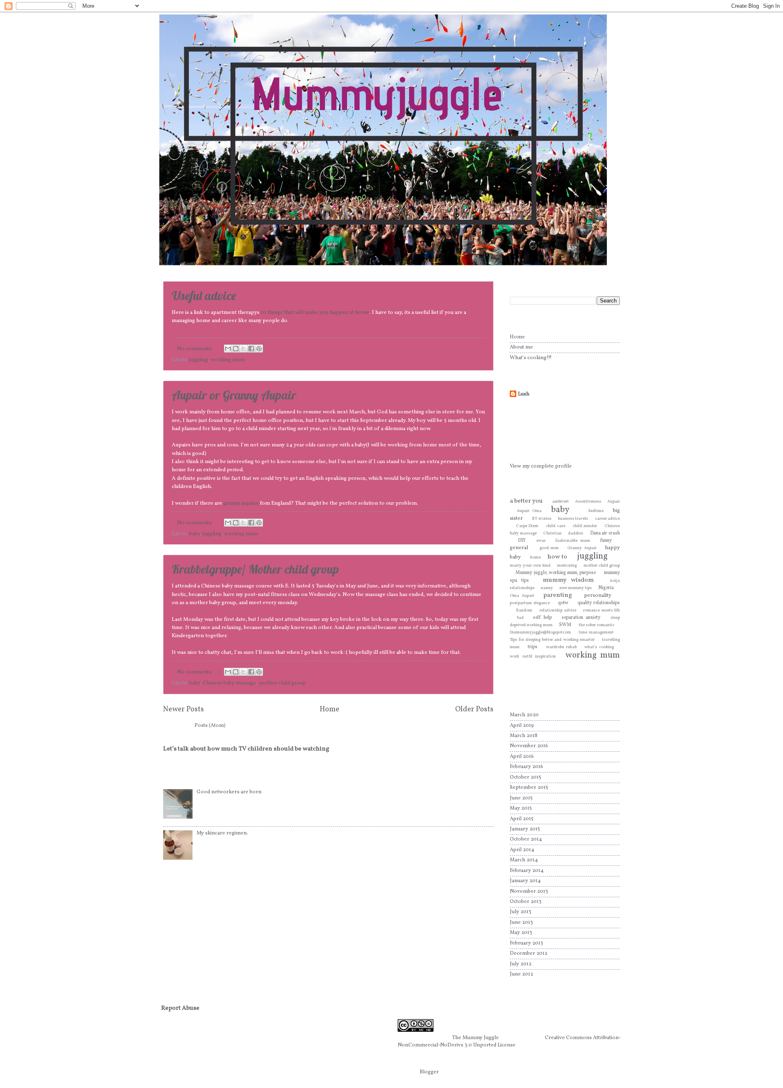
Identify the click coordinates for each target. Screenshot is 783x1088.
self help (542, 617)
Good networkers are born (229, 792)
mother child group (282, 683)
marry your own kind (530, 566)
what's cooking (598, 647)
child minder (585, 526)
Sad (520, 618)
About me (521, 347)
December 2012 (528, 953)
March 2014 (524, 860)
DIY (522, 540)
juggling (198, 360)
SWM (565, 625)
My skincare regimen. (222, 833)
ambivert (560, 502)
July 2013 (520, 912)
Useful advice (204, 295)
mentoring (567, 566)
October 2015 (525, 777)
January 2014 (525, 881)
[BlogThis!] (236, 348)
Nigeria (606, 588)
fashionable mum (572, 541)
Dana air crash (605, 533)
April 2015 (521, 819)
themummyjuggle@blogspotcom (540, 632)
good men (549, 548)
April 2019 (522, 725)
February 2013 (526, 943)
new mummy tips (576, 588)
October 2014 (526, 839)
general (519, 548)
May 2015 (521, 808)
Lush (523, 394)
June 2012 (521, 974)
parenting (557, 595)
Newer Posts (183, 709)
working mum (228, 360)
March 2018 (523, 735)
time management (596, 632)
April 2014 (522, 850)
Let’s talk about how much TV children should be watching (246, 749)
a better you (526, 501)
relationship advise (558, 610)
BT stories (541, 519)
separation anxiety (581, 617)
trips (532, 647)
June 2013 (521, 922)
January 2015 (525, 829)
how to (557, 556)
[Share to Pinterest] (259, 348)
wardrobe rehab (561, 647)
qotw (563, 603)
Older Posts (474, 709)
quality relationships (598, 603)
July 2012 (520, 964)
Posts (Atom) (210, 725)
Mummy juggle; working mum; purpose (555, 572)
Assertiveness (588, 502)
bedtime (596, 511)
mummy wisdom (568, 580)
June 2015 (521, 798)
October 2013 (526, 901)
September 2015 (529, 787)
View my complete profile (541, 466)
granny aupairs (241, 503)
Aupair (613, 502)
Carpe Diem (527, 526)
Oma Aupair (522, 596)
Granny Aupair (582, 548)
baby (194, 534)
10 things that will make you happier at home (315, 312)
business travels (573, 519)
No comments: (195, 349)
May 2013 (521, 932)
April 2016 (522, 756)
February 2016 (526, 766)
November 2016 (529, 746)
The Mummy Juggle (475, 1038)
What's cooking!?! (531, 358)
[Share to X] (243, 348)
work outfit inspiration (533, 656)
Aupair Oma (529, 511)
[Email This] (228, 348)
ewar (541, 541)
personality (597, 595)
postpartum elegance (530, 603)
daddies (575, 533)
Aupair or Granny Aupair (234, 395)
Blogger (429, 1072)
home (535, 557)
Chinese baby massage (229, 683)
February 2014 (527, 870)
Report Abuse (180, 1008)
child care (555, 526)
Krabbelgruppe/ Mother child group (255, 569)
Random (524, 610)
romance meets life (601, 610)
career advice (607, 519)
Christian (552, 533)
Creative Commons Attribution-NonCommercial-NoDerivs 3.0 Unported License (509, 1041)
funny (606, 540)
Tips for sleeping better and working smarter (552, 640)
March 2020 (524, 715)
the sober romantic (597, 625)
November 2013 (529, 891)
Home (329, 709)
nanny (547, 588)
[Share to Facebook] (251, 348)
